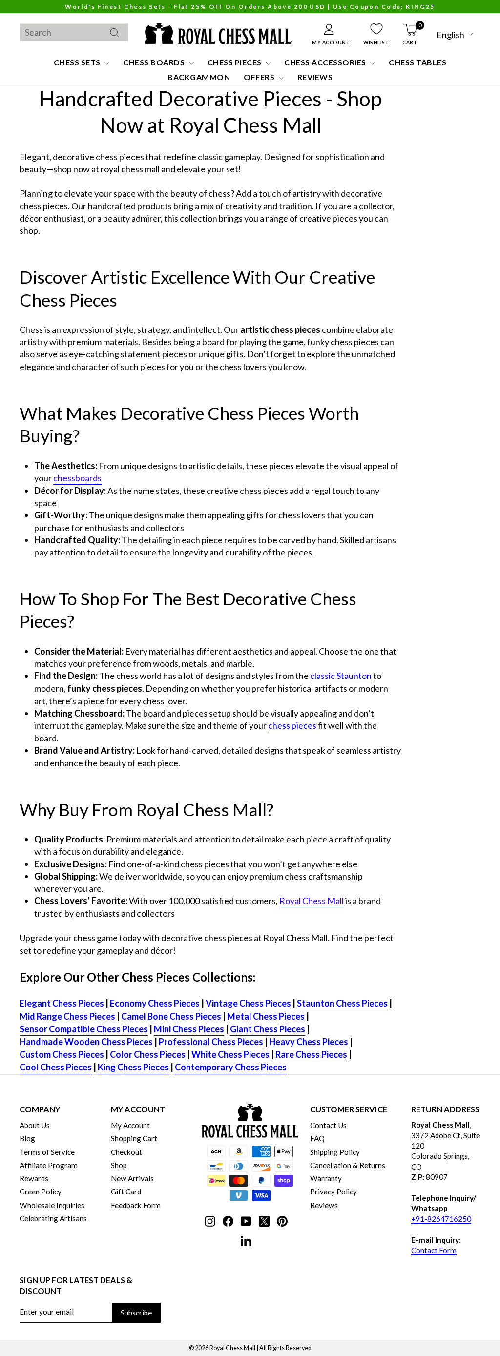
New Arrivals (132, 1178)
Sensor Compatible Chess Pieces (84, 1029)
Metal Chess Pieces (266, 1016)
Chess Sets (78, 62)
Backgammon (198, 77)
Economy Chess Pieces (155, 1003)
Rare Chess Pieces (311, 1054)
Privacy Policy (333, 1191)
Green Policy (41, 1191)
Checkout (126, 1152)
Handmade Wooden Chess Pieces (86, 1041)
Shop (119, 1165)
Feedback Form (136, 1205)
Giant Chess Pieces (267, 1029)
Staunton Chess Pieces (342, 1003)
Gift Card (126, 1191)
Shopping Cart (134, 1138)
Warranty (326, 1178)
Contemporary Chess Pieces (231, 1067)
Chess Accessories (326, 62)
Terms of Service (47, 1152)
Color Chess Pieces (148, 1054)
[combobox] (74, 32)
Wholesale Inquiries (52, 1205)
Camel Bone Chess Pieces (171, 1016)
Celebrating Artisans (53, 1218)
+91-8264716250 (441, 1218)
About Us (35, 1125)
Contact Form (434, 1250)
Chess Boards (155, 62)
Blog (27, 1138)
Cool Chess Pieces (56, 1067)
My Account (130, 1125)
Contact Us (328, 1125)
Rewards (34, 1178)
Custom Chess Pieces (62, 1054)
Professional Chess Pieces (211, 1041)
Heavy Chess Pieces (308, 1041)
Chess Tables (417, 62)
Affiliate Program (49, 1165)
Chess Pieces (236, 62)
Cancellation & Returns (347, 1165)
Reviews (315, 77)
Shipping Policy (335, 1152)
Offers (260, 77)
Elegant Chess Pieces (62, 1003)
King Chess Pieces (133, 1067)
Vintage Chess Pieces (248, 1003)
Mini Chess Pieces (189, 1029)
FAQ (317, 1138)
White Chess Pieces (230, 1054)
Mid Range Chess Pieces (67, 1016)
